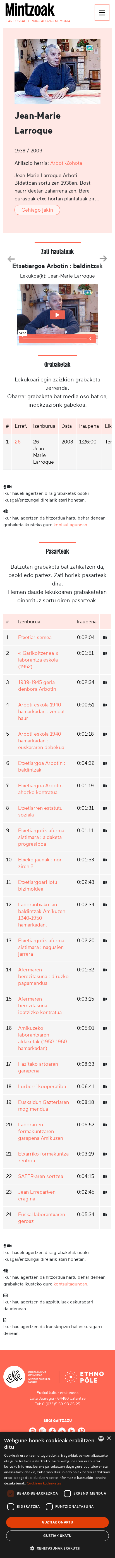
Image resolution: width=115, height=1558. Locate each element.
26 (18, 442)
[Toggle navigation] (102, 12)
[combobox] (101, 1439)
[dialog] (57, 1495)
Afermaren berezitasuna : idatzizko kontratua (40, 1005)
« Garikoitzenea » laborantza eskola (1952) (38, 659)
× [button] (109, 1438)
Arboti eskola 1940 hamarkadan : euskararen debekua (41, 740)
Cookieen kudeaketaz (44, 1483)
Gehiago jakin (37, 210)
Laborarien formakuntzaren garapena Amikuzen (40, 1131)
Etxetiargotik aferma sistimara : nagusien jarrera (41, 947)
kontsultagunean (70, 524)
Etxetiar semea (35, 637)
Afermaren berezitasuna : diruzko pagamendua (43, 976)
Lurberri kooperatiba (42, 1086)
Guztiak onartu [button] (57, 1522)
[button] (57, 1548)
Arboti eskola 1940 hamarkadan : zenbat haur (41, 711)
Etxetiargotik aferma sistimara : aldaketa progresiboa (41, 837)
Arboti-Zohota (66, 163)
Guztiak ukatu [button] (57, 1535)
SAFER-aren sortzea (40, 1176)
